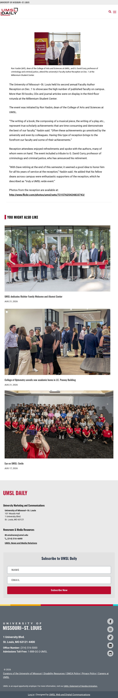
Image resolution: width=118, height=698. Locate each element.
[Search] (110, 11)
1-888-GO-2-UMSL (37, 651)
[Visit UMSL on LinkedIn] (110, 645)
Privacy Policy (89, 673)
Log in (31, 694)
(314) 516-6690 (14, 538)
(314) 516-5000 (29, 647)
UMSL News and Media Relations (21, 543)
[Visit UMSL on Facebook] (110, 621)
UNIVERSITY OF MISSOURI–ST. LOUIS (14, 2)
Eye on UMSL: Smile (14, 463)
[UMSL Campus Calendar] (110, 653)
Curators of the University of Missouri (22, 673)
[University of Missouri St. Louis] (22, 628)
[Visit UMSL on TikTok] (110, 637)
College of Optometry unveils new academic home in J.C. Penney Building (40, 380)
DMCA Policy (73, 673)
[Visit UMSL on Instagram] (110, 629)
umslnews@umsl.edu (17, 535)
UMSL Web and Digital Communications (69, 694)
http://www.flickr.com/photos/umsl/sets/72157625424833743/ (47, 194)
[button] (114, 11)
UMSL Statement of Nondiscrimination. (81, 686)
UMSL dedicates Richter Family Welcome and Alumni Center (33, 296)
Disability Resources (54, 673)
